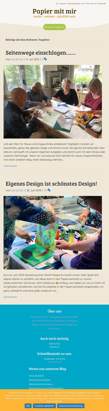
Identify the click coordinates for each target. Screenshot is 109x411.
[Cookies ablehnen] (105, 400)
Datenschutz (54, 343)
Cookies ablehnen (44, 405)
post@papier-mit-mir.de (54, 359)
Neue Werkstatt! (36, 375)
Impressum (54, 346)
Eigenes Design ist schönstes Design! (51, 183)
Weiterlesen (10, 166)
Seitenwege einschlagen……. (41, 52)
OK (28, 405)
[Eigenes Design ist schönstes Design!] (53, 232)
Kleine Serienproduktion (39, 379)
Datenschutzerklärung (71, 405)
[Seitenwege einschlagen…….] (53, 101)
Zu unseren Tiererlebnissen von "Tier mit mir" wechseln (81, 3)
